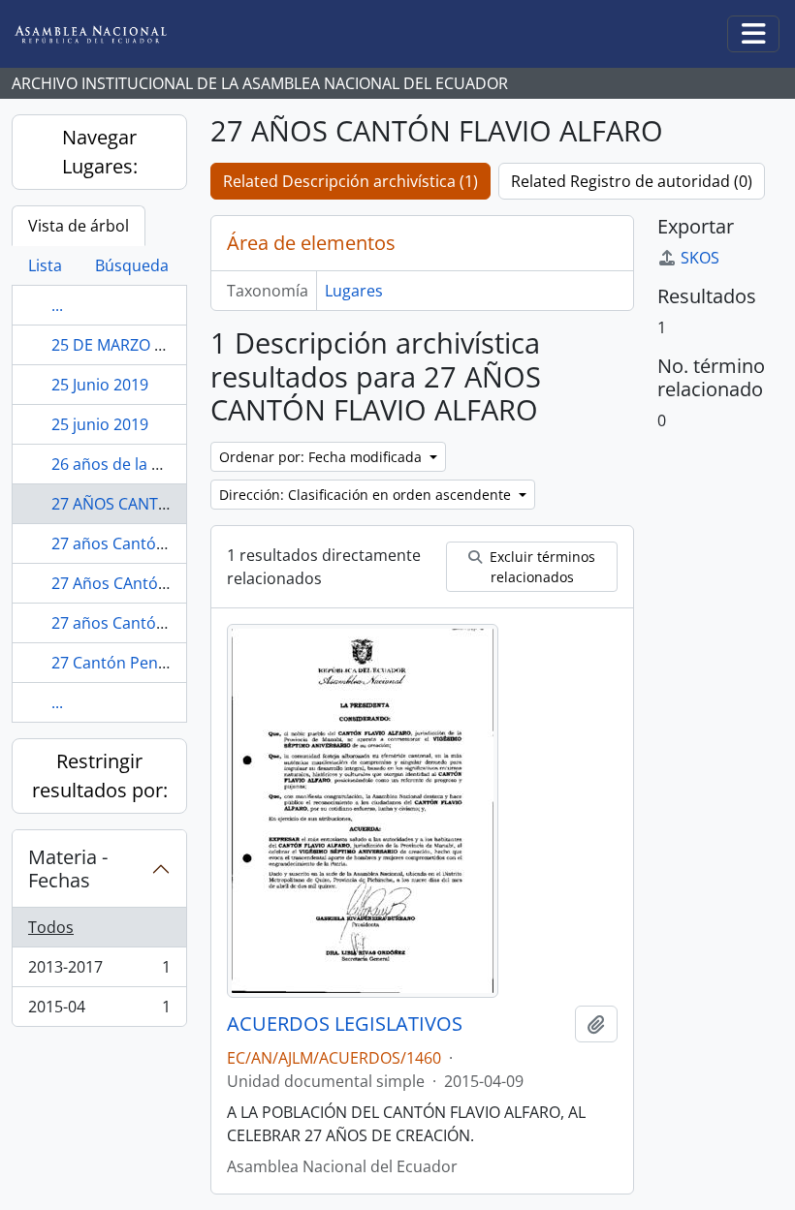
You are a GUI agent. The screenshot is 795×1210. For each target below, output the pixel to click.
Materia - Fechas (68, 868)
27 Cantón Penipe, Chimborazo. (166, 662)
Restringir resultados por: (100, 775)
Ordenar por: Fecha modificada (322, 457)
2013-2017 (99, 971)
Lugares (354, 290)
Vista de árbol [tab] (78, 225)
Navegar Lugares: (100, 151)
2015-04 (99, 1011)
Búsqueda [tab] (132, 265)
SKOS (700, 257)
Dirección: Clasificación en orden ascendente (367, 494)
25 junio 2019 (99, 424)
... (57, 305)
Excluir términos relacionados (540, 566)
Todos (51, 927)
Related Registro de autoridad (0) (631, 181)
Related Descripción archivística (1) (350, 181)
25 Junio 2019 (99, 384)
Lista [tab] (45, 265)
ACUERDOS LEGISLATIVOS (344, 1024)
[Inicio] (106, 34)
